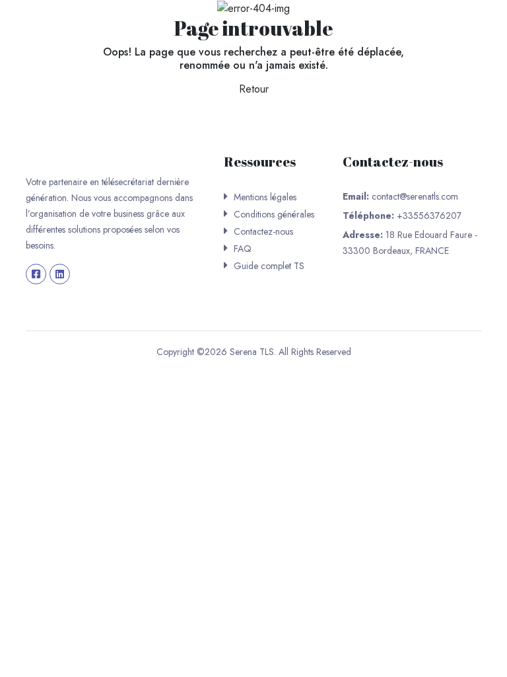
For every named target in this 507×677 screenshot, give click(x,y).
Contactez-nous (263, 231)
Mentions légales (265, 197)
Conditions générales (274, 214)
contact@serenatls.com (415, 196)
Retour (254, 89)
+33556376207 (429, 215)
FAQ (243, 248)
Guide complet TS (269, 265)
